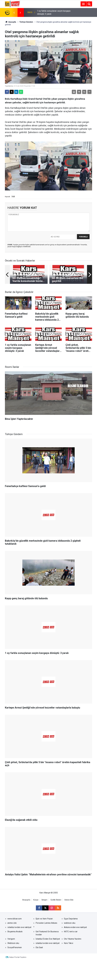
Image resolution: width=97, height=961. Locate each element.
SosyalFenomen (14, 947)
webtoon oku (69, 923)
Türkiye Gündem (26, 22)
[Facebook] (7, 92)
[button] (79, 92)
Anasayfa (12, 22)
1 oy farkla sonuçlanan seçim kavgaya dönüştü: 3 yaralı (53, 12)
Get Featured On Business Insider (47, 933)
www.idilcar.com (14, 918)
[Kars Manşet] (12, 4)
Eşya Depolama (71, 918)
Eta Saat (39, 947)
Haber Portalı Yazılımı (17, 957)
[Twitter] (12, 92)
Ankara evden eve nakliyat (75, 927)
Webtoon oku (13, 943)
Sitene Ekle (68, 900)
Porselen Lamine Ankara (46, 923)
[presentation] (14, 12)
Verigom (11, 939)
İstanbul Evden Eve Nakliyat (48, 939)
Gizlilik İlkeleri (56, 900)
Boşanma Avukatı (14, 931)
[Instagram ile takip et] (51, 907)
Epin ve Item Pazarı (44, 918)
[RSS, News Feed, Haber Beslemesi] (58, 907)
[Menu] (83, 4)
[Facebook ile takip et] (39, 907)
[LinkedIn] (16, 92)
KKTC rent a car (70, 931)
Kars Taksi (68, 943)
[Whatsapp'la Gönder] (21, 92)
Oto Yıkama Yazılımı (72, 939)
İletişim (44, 900)
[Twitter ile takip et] (45, 907)
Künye (35, 900)
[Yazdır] (74, 92)
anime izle (12, 923)
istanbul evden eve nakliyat (19, 927)
